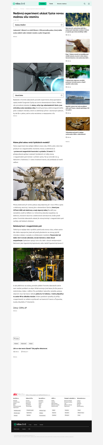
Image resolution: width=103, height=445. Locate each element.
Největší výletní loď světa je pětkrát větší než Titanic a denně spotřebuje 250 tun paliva (77, 108)
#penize (54, 412)
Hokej (40, 405)
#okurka (67, 410)
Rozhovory (28, 403)
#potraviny (29, 412)
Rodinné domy (55, 406)
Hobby (53, 400)
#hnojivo (67, 415)
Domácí (27, 400)
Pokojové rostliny (68, 402)
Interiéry (53, 402)
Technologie (29, 406)
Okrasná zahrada (68, 400)
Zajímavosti (16, 407)
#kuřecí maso (81, 412)
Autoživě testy (16, 402)
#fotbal (41, 413)
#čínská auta (17, 413)
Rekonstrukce (54, 403)
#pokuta (28, 415)
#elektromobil (17, 410)
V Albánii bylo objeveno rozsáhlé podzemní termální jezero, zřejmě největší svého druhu (75, 82)
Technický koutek (17, 406)
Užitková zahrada (68, 405)
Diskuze (25, 351)
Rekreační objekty (55, 405)
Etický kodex (16, 429)
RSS (29, 429)
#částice (16, 343)
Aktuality (15, 400)
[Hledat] (84, 4)
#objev (31, 343)
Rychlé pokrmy (80, 406)
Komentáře (28, 402)
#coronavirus (42, 415)
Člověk (51, 3)
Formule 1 (41, 402)
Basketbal (41, 400)
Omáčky (79, 402)
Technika (42, 3)
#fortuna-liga (42, 410)
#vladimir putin (30, 410)
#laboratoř (23, 343)
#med (79, 410)
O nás (30, 424)
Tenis (40, 407)
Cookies (24, 429)
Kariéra (35, 424)
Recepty (78, 405)
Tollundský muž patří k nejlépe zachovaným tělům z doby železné (76, 133)
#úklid (53, 410)
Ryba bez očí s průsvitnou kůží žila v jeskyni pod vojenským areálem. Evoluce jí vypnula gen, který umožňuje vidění (77, 30)
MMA (40, 406)
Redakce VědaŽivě (20, 25)
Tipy (65, 403)
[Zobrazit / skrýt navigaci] (89, 4)
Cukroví (78, 400)
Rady (14, 405)
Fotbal (40, 403)
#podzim (67, 412)
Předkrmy (79, 403)
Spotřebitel (28, 405)
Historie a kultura (61, 3)
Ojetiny (14, 403)
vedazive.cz (15, 8)
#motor (15, 415)
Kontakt (41, 424)
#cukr (79, 415)
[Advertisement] (38, 48)
